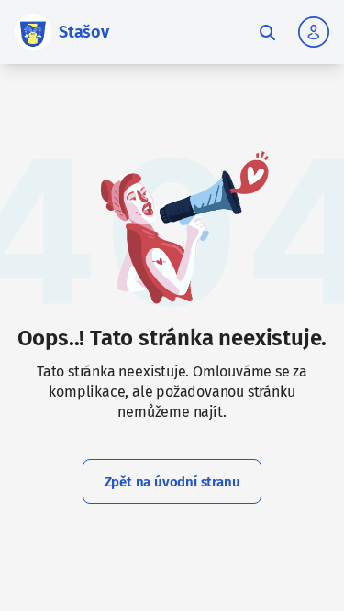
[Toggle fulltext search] (266, 32)
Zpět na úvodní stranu (172, 482)
